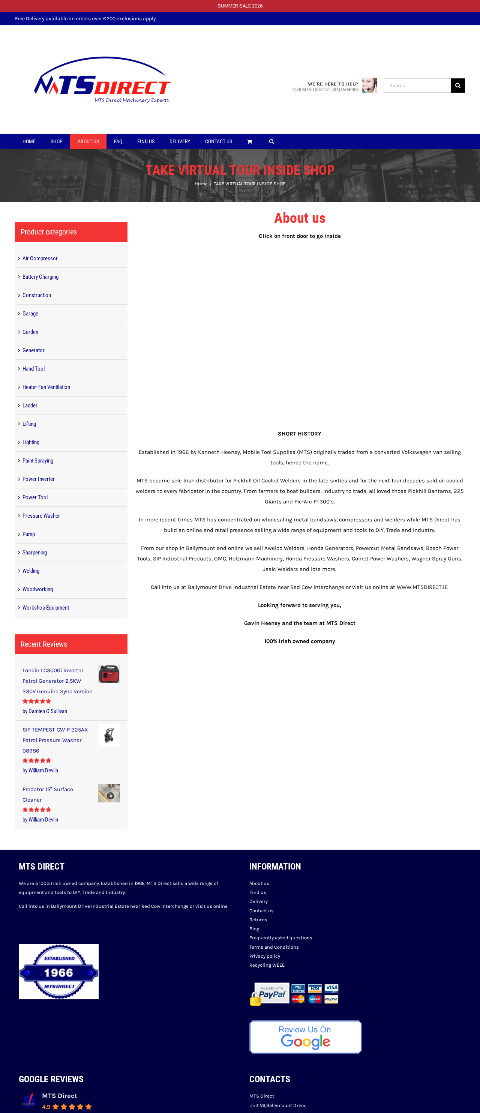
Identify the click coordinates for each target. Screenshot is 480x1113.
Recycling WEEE (267, 965)
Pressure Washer (41, 515)
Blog (254, 928)
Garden (30, 332)
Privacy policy (264, 956)
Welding (30, 571)
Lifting (29, 424)
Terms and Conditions (274, 947)
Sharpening (34, 552)
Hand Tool (33, 368)
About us (259, 883)
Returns (258, 919)
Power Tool (35, 497)
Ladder (30, 405)
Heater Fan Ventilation (46, 387)
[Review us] (305, 1024)
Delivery (258, 901)
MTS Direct (59, 1096)
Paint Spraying (37, 460)
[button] (272, 141)
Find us (257, 892)
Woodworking (37, 589)
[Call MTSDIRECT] (335, 85)
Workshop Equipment (45, 607)
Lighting (30, 442)
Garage (30, 313)
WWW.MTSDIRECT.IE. (422, 587)
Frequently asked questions (280, 937)
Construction (36, 295)
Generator (33, 350)
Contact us (261, 910)
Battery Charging (40, 276)
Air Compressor (40, 258)
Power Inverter (38, 479)
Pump (28, 534)
